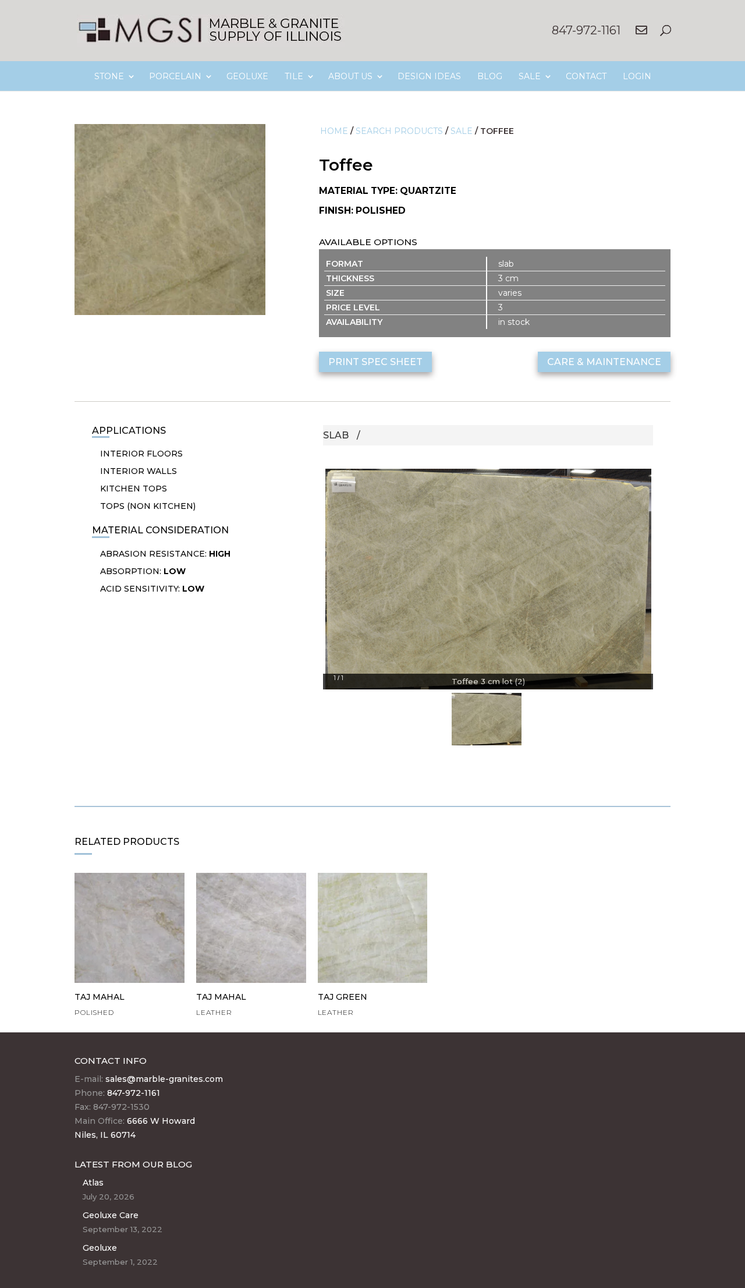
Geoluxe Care (111, 1215)
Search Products (399, 131)
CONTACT (586, 76)
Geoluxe (100, 1248)
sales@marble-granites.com (164, 1079)
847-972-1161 (586, 30)
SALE (530, 76)
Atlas (93, 1182)
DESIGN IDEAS (429, 76)
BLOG (489, 76)
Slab (336, 435)
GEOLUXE (247, 76)
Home (334, 131)
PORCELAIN (175, 76)
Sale (461, 131)
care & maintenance (604, 361)
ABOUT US (350, 76)
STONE (109, 76)
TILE (294, 76)
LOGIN (637, 76)
